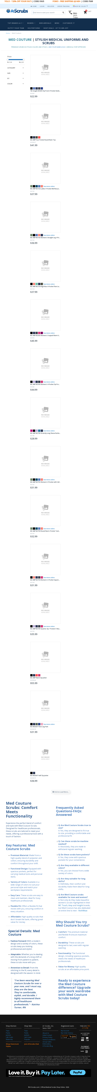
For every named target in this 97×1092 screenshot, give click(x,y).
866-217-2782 (75, 15)
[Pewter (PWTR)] (39, 88)
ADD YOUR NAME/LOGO (57, 47)
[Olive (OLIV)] (36, 724)
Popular (27, 1039)
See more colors (49, 186)
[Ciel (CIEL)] (34, 88)
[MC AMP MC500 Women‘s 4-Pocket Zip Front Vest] (45, 363)
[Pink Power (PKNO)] (39, 333)
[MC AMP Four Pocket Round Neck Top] (45, 119)
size (8, 73)
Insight (80, 905)
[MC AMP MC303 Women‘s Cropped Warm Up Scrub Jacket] (45, 315)
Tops (7, 1031)
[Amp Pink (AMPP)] (31, 431)
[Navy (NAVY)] (36, 88)
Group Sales (47, 1042)
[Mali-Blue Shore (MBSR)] (39, 431)
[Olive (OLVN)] (36, 137)
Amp (70, 905)
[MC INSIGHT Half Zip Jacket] (45, 755)
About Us (46, 1033)
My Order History (67, 1033)
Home (34, 6)
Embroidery (47, 1044)
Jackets (8, 1035)
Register (51, 6)
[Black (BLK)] (31, 88)
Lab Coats (9, 1037)
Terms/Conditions (49, 1039)
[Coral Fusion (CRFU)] (42, 186)
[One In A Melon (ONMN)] (39, 137)
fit (8, 78)
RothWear (82, 910)
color (9, 84)
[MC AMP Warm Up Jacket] (45, 657)
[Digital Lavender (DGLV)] (34, 382)
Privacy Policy (47, 1037)
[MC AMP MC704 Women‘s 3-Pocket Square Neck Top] (45, 559)
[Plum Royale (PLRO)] (42, 333)
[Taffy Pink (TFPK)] (42, 724)
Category (11, 68)
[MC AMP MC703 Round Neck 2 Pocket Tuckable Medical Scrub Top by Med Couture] (45, 510)
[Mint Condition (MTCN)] (36, 284)
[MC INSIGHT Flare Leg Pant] (45, 706)
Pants (8, 1033)
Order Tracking (63, 6)
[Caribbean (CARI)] (36, 186)
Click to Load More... (61, 792)
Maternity (9, 1039)
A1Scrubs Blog (48, 1046)
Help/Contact (47, 1035)
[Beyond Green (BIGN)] (31, 186)
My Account (65, 1031)
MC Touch (62, 905)
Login (42, 6)
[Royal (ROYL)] (42, 88)
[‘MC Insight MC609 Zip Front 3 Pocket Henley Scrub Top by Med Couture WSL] (45, 70)
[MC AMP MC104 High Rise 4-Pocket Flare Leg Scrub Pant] (45, 266)
